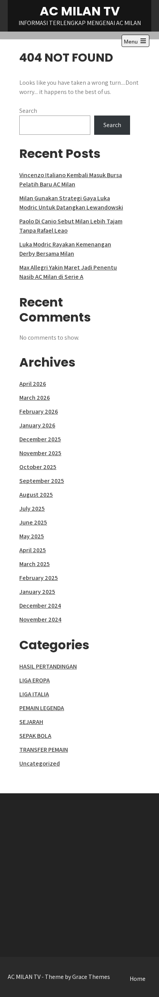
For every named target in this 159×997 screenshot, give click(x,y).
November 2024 (40, 619)
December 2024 (40, 606)
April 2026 (32, 384)
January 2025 (37, 592)
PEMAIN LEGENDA (41, 708)
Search (28, 111)
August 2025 (36, 495)
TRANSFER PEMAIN (43, 750)
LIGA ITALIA (34, 694)
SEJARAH (31, 722)
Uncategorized (39, 763)
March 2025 (34, 564)
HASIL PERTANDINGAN (48, 666)
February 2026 (38, 411)
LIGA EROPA (34, 680)
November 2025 (40, 453)
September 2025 (41, 481)
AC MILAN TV (80, 11)
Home (137, 979)
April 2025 (32, 550)
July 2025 (32, 508)
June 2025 (33, 522)
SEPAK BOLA (35, 736)
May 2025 (31, 536)
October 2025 (37, 467)
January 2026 (37, 425)
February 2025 (38, 578)
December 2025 (40, 439)
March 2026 (34, 398)
